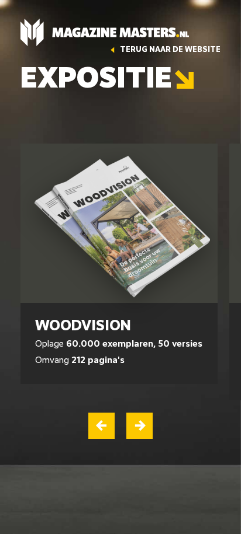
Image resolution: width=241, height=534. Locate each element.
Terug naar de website (169, 50)
